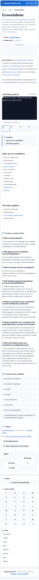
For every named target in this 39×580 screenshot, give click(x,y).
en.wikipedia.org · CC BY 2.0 (11, 122)
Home (4, 10)
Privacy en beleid (22, 574)
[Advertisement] (19, 50)
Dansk (5, 542)
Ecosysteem (8, 405)
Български (7, 534)
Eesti (4, 557)
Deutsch (6, 550)
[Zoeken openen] (31, 3)
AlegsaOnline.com (8, 430)
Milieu (10, 10)
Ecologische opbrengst (12, 384)
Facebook (11, 463)
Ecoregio (7, 394)
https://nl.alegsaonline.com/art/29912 (18, 436)
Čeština (5, 538)
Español (5, 553)
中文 (4, 546)
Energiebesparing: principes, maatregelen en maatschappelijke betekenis (19, 416)
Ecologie (7, 389)
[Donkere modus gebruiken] (36, 3)
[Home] (27, 3)
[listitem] (6, 128)
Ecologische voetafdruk (12, 379)
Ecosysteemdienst (10, 400)
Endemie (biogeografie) (12, 410)
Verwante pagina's (12, 143)
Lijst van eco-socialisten (14, 140)
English (5, 561)
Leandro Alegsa (15, 37)
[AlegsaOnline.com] (12, 3)
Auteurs (13, 574)
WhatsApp (27, 458)
